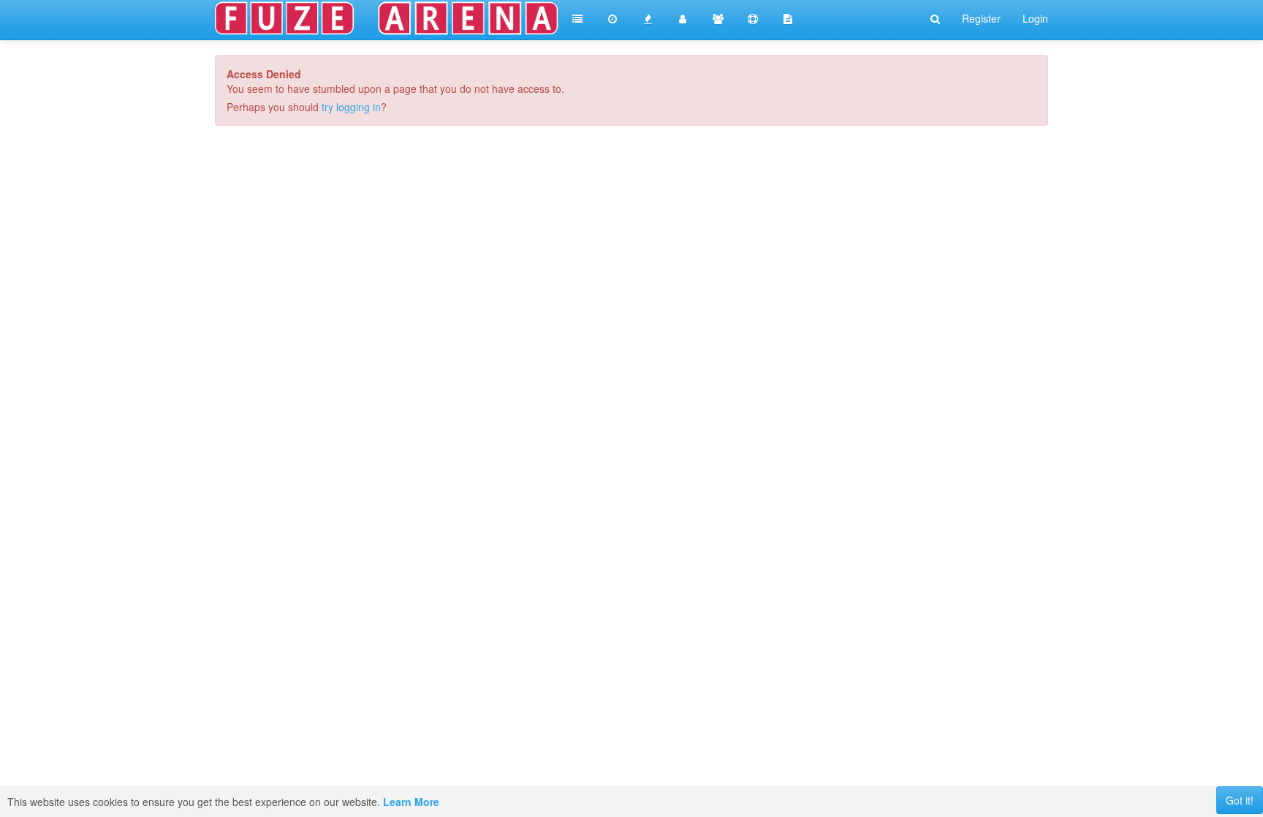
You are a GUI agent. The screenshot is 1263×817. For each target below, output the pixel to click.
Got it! (1239, 800)
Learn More (411, 801)
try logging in (351, 106)
